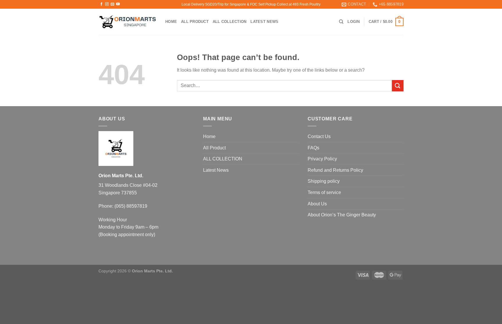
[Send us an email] (112, 4)
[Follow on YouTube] (118, 4)
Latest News (264, 21)
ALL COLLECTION (230, 21)
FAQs (313, 147)
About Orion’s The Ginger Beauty (342, 214)
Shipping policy (324, 181)
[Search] (341, 21)
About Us (317, 203)
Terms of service (324, 192)
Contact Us (319, 136)
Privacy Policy (322, 158)
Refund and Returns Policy (335, 170)
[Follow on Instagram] (107, 4)
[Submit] (398, 85)
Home (171, 21)
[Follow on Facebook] (101, 4)
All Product (195, 21)
